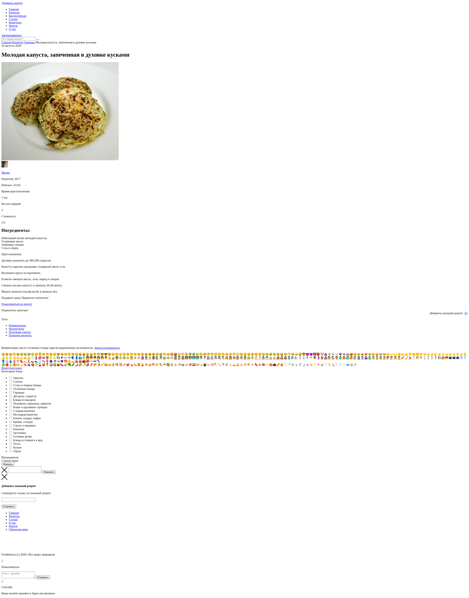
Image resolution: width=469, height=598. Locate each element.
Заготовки (19, 432)
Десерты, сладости (24, 396)
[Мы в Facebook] (6, 536)
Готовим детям (22, 436)
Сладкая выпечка (24, 410)
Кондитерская (17, 15)
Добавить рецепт (12, 3)
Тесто (16, 443)
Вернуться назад (11, 368)
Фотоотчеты (16, 328)
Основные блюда (24, 388)
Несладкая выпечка (25, 414)
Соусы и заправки (24, 425)
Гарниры (18, 392)
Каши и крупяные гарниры (30, 407)
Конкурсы (15, 22)
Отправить (9, 506)
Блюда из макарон (24, 399)
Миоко (5, 172)
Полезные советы (20, 332)
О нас (12, 29)
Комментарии (17, 325)
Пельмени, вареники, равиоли (32, 403)
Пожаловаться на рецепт (16, 304)
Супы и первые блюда (27, 385)
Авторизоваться (11, 35)
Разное (17, 447)
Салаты (18, 381)
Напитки (18, 429)
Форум (13, 25)
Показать (8, 464)
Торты (17, 451)
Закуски (18, 377)
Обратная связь (18, 529)
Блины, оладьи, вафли (27, 418)
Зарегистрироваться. (107, 347)
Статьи (13, 19)
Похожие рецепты (20, 335)
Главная (14, 9)
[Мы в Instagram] (10, 536)
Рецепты (14, 12)
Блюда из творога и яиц (28, 440)
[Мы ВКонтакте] (3, 536)
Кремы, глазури (23, 421)
